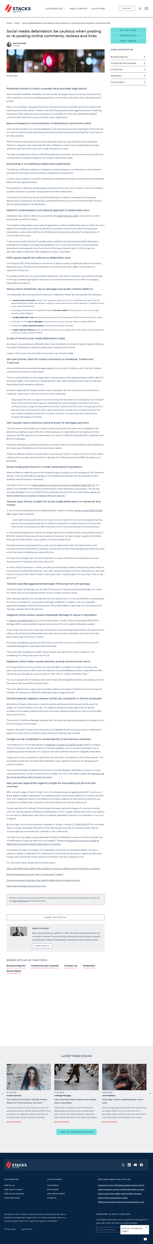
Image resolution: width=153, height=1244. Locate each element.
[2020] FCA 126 (64, 745)
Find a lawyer (128, 41)
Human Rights (14, 971)
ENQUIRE (126, 8)
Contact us (51, 1198)
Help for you (9, 1185)
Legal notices (26, 1229)
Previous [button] (2, 1093)
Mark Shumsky (19, 43)
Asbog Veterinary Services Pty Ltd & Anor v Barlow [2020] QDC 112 (63, 485)
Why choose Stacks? (56, 1194)
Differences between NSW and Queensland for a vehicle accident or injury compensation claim (122, 1202)
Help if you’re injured (13, 1189)
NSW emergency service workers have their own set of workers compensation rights (122, 1189)
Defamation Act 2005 (67, 216)
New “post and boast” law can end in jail (26, 886)
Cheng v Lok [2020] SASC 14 (22, 620)
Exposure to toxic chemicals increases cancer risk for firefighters (122, 1185)
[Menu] (146, 8)
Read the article (14, 1122)
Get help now (128, 30)
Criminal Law (71, 966)
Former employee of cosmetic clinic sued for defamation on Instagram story (43, 880)
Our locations (53, 1185)
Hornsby (16, 45)
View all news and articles (76, 1132)
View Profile (42, 946)
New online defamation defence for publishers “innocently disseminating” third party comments (53, 868)
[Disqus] (56, 1008)
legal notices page (20, 901)
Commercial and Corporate (45, 966)
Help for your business (14, 1194)
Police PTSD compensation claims (113, 1198)
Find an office (128, 36)
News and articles (12, 1198)
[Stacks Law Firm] (18, 8)
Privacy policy (10, 1229)
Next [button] (150, 1093)
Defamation (89, 966)
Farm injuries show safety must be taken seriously (120, 1194)
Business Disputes (16, 966)
